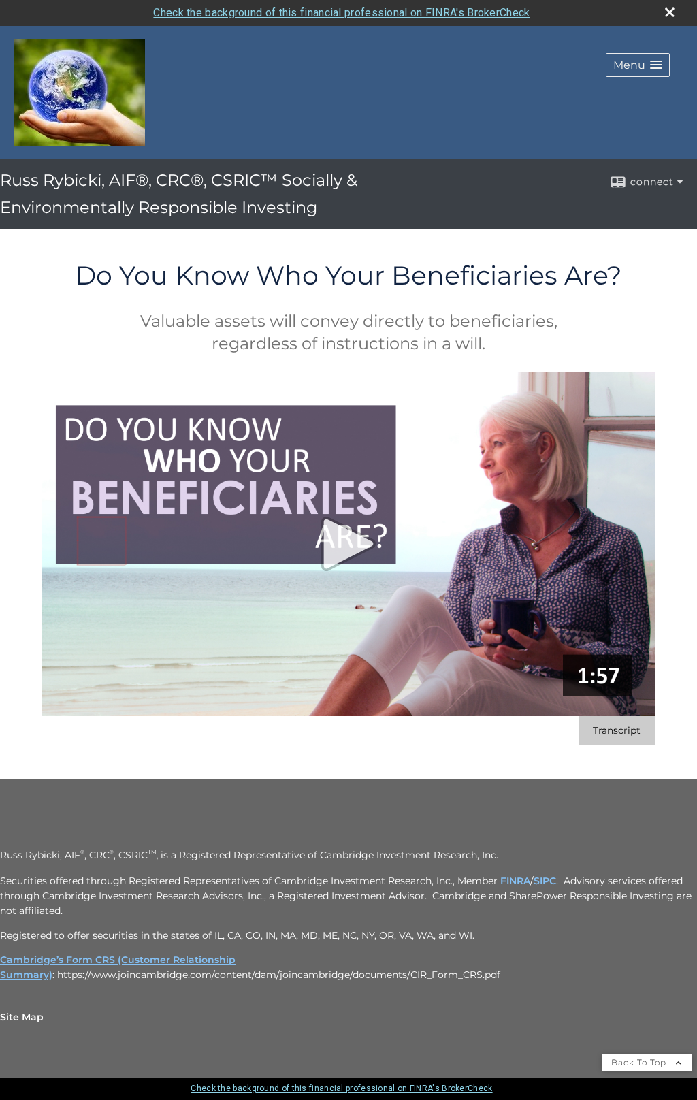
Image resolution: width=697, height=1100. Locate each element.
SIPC (545, 881)
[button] (638, 65)
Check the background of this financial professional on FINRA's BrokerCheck (341, 12)
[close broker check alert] (669, 12)
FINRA (515, 881)
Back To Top (640, 1062)
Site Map (22, 1017)
